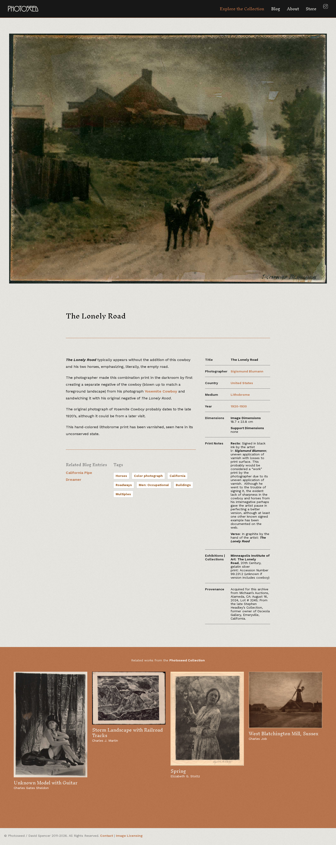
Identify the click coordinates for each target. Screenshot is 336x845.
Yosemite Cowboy (161, 391)
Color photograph (148, 476)
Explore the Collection (242, 8)
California (177, 476)
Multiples (123, 494)
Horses (121, 476)
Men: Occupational (154, 485)
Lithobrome (240, 394)
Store (311, 8)
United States (242, 383)
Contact (106, 835)
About (293, 8)
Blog (275, 8)
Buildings (183, 485)
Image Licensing (129, 835)
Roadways (124, 485)
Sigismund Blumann (247, 371)
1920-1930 (239, 406)
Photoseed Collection (187, 660)
